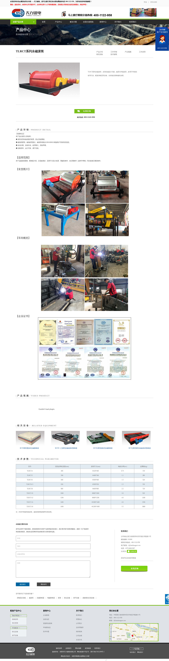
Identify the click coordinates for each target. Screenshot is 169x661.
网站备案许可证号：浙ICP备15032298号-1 (90, 652)
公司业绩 (79, 635)
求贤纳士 (79, 619)
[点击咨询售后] (160, 41)
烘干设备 (76, 598)
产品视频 (128, 52)
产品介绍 (99, 52)
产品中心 (58, 22)
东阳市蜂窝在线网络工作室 (80, 656)
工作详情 (114, 52)
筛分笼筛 (15, 623)
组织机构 (79, 631)
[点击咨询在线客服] (160, 38)
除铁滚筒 (15, 619)
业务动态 (46, 619)
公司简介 (79, 623)
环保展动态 (47, 627)
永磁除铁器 (40, 598)
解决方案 (73, 22)
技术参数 (114, 54)
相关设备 (99, 54)
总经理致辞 (80, 627)
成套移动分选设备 (88, 598)
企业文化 (79, 640)
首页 (43, 22)
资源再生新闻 (47, 623)
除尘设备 (67, 598)
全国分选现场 (88, 22)
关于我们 (117, 22)
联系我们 (132, 22)
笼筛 (59, 598)
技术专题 (46, 631)
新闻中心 (103, 22)
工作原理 (142, 52)
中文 (145, 2)
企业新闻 (46, 615)
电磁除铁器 (51, 598)
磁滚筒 (31, 598)
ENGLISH (153, 2)
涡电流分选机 (21, 598)
